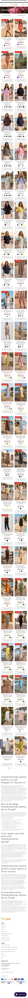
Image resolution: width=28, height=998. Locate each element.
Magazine (3, 927)
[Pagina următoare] (23, 768)
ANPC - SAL (4, 955)
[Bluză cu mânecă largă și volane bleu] (21, 180)
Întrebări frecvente (5, 937)
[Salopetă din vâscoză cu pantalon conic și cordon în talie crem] (21, 652)
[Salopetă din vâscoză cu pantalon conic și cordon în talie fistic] (7, 652)
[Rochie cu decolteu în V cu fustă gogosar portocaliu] (7, 60)
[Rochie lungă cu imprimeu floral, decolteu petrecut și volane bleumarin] (21, 458)
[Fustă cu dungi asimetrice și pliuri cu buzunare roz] (21, 300)
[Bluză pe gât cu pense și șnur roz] (7, 92)
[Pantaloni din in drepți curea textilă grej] (21, 269)
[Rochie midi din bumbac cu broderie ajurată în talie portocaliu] (7, 587)
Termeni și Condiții (5, 944)
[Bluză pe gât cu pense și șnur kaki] (7, 151)
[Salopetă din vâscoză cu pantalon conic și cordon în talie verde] (21, 587)
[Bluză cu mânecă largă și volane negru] (7, 210)
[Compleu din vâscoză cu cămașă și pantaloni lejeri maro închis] (7, 555)
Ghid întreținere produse (6, 933)
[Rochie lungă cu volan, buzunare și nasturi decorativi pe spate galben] (21, 392)
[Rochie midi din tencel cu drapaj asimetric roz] (21, 716)
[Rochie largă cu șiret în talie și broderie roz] (21, 361)
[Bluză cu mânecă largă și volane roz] (21, 151)
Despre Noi (3, 924)
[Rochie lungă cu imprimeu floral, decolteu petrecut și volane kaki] (7, 458)
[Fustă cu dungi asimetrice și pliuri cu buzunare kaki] (7, 331)
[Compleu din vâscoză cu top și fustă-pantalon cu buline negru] (21, 523)
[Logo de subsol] (5, 919)
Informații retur (4, 935)
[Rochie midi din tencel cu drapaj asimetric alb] (7, 716)
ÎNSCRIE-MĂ (14, 27)
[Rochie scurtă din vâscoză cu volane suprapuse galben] (7, 491)
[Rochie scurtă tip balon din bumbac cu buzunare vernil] (21, 745)
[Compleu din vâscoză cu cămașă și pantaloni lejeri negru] (7, 523)
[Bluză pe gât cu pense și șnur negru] (21, 92)
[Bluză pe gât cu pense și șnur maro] (7, 121)
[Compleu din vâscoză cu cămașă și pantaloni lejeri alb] (21, 491)
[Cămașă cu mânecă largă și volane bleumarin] (7, 269)
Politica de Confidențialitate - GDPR (9, 949)
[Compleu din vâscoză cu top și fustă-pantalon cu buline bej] (21, 555)
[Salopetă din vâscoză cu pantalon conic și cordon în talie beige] (7, 684)
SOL (2, 957)
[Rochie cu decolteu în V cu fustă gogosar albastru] (21, 60)
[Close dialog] (26, 4)
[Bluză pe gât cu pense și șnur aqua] (7, 180)
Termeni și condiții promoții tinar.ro (9, 947)
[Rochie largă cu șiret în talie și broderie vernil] (7, 361)
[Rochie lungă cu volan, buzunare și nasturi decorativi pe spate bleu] (21, 425)
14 (18, 768)
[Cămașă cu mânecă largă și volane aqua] (21, 239)
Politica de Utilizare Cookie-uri (8, 951)
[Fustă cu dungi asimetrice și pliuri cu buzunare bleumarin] (21, 331)
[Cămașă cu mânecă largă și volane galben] (21, 210)
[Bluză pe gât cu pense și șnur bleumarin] (21, 121)
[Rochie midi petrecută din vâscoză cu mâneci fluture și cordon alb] (7, 745)
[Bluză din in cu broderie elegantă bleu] (7, 300)
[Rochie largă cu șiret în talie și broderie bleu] (7, 392)
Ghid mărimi (4, 931)
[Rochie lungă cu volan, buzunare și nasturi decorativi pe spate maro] (7, 425)
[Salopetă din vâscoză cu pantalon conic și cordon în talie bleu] (21, 684)
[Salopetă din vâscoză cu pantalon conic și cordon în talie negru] (21, 620)
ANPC (2, 953)
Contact (3, 929)
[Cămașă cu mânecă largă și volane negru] (7, 239)
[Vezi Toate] (26, 107)
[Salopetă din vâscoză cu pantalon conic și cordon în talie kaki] (7, 620)
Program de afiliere (5, 940)
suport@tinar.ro (5, 968)
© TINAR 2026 (4, 976)
